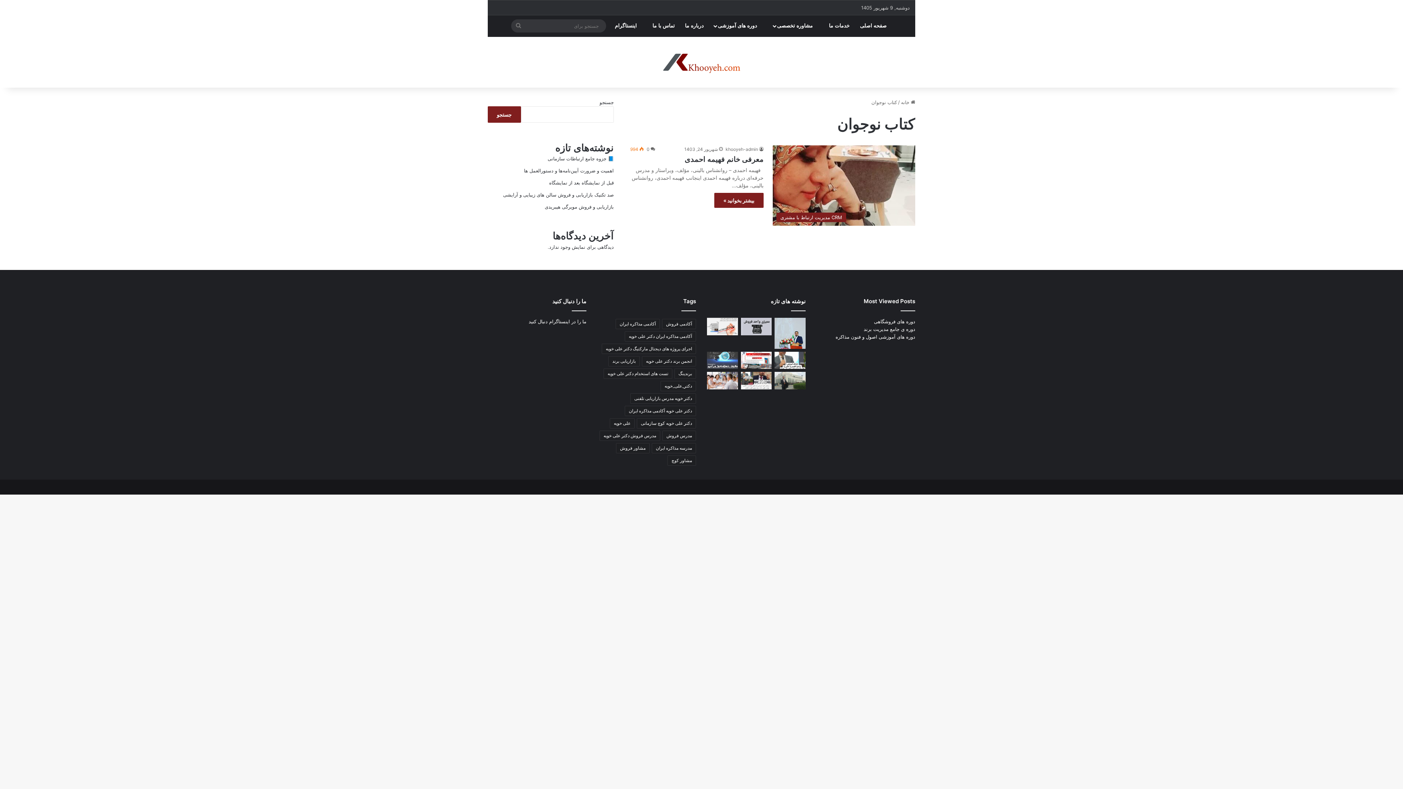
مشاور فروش (633, 448)
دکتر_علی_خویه (678, 386)
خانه (906, 102)
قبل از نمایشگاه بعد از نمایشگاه (581, 183)
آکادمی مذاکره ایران (638, 324)
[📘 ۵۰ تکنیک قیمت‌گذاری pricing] (790, 380)
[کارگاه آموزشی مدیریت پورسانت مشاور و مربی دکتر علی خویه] (722, 360)
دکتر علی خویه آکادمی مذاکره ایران (660, 410)
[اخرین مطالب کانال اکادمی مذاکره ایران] (756, 380)
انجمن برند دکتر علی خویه (669, 361)
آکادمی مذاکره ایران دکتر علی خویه (660, 336)
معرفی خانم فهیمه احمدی (724, 159)
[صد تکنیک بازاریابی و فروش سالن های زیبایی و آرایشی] (790, 360)
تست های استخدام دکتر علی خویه (638, 373)
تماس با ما (664, 25)
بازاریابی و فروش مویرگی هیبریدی (579, 207)
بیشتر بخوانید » (738, 200)
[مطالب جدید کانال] (722, 380)
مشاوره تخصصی (795, 25)
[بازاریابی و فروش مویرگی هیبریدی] (756, 360)
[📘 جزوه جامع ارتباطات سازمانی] (790, 333)
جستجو (607, 102)
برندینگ (685, 373)
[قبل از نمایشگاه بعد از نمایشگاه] (722, 326)
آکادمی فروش (679, 324)
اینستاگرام (626, 25)
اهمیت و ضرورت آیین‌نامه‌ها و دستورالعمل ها (569, 171)
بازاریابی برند (624, 361)
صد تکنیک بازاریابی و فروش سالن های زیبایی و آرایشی (558, 195)
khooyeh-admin (742, 149)
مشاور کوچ (682, 460)
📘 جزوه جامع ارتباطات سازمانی (581, 158)
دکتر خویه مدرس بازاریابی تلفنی (663, 398)
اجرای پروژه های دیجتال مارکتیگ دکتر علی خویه (649, 348)
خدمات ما (839, 25)
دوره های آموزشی (738, 25)
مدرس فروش (679, 435)
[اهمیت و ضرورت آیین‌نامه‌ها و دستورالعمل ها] (756, 326)
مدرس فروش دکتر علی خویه (630, 435)
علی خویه (622, 423)
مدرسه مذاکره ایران (674, 448)
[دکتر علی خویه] (701, 62)
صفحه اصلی (874, 25)
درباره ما (694, 25)
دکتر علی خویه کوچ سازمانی (666, 423)
